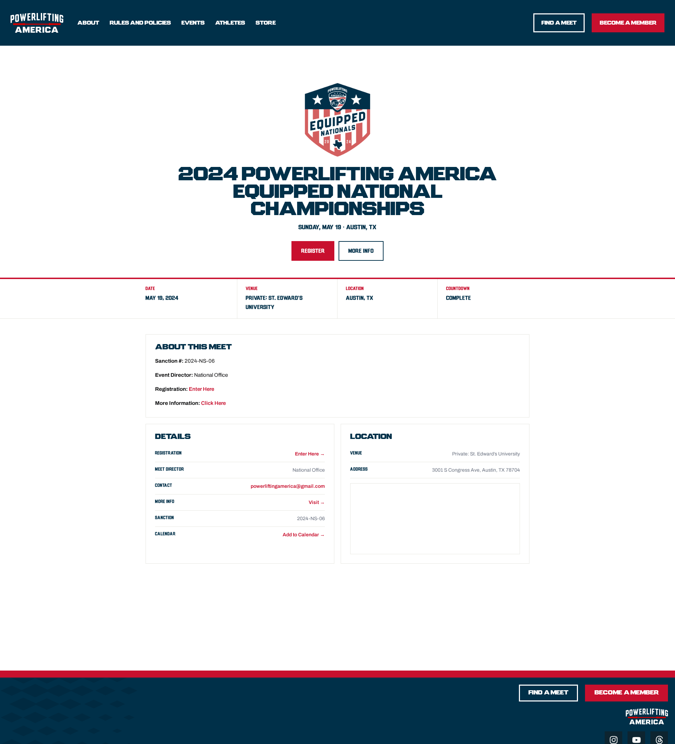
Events (193, 23)
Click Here (213, 403)
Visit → (317, 502)
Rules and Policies (140, 23)
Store (266, 23)
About (88, 23)
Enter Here (201, 389)
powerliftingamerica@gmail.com (288, 486)
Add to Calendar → (304, 534)
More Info (361, 251)
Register (312, 251)
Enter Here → (310, 454)
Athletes (230, 23)
